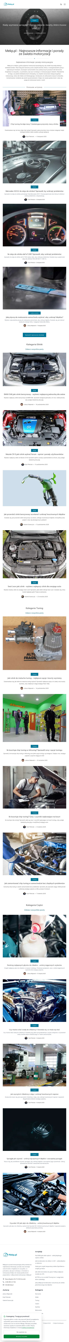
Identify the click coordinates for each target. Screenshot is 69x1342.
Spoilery (37, 1307)
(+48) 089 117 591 (10, 1282)
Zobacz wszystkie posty (34, 349)
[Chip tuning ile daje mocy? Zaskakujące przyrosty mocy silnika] (34, 108)
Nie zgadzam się (22, 1332)
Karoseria (38, 1294)
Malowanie (38, 1310)
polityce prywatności (28, 1327)
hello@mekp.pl (9, 1285)
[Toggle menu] (65, 4)
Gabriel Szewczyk (8, 1300)
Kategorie (39, 1290)
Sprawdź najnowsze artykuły (34, 335)
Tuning (34, 120)
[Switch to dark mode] (61, 4)
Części (34, 20)
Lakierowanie (34, 313)
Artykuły (38, 1252)
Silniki (34, 187)
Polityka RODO (47, 1323)
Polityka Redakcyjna (58, 1323)
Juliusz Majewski (7, 1294)
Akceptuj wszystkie (21, 1336)
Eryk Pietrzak (6, 1297)
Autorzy (6, 1290)
